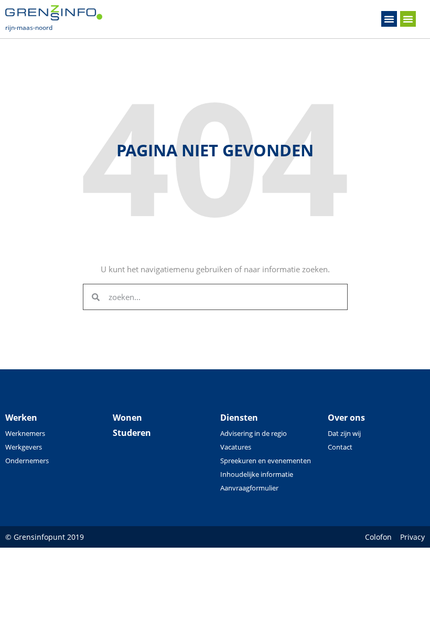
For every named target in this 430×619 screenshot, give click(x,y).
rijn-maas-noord (28, 27)
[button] (389, 19)
